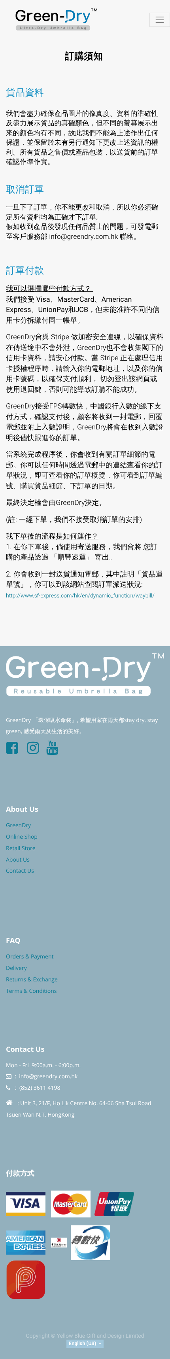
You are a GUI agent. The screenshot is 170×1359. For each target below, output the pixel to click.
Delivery (16, 968)
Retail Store (21, 848)
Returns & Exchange (32, 979)
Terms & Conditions (31, 991)
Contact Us (20, 871)
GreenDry (18, 825)
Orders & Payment (30, 956)
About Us (18, 860)
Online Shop (22, 837)
